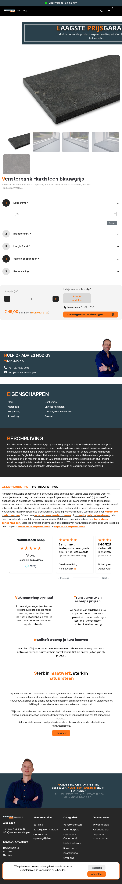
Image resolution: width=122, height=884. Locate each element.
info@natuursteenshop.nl (22, 372)
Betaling (38, 824)
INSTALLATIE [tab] (40, 487)
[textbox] (65, 214)
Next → (106, 578)
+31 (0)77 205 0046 (18, 367)
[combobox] (66, 214)
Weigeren (97, 867)
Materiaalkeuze (72, 843)
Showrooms (70, 848)
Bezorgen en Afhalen (45, 829)
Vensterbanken (72, 824)
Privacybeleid (101, 824)
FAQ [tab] (55, 487)
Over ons (68, 858)
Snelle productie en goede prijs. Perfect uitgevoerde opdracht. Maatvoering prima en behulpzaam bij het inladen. (74, 552)
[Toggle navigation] (116, 11)
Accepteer (96, 874)
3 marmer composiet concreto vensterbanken (74, 544)
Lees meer (61, 733)
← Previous (63, 578)
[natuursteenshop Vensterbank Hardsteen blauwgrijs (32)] (61, 92)
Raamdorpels (71, 829)
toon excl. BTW (39, 312)
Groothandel (70, 853)
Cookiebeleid (100, 829)
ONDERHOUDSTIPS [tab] (15, 487)
